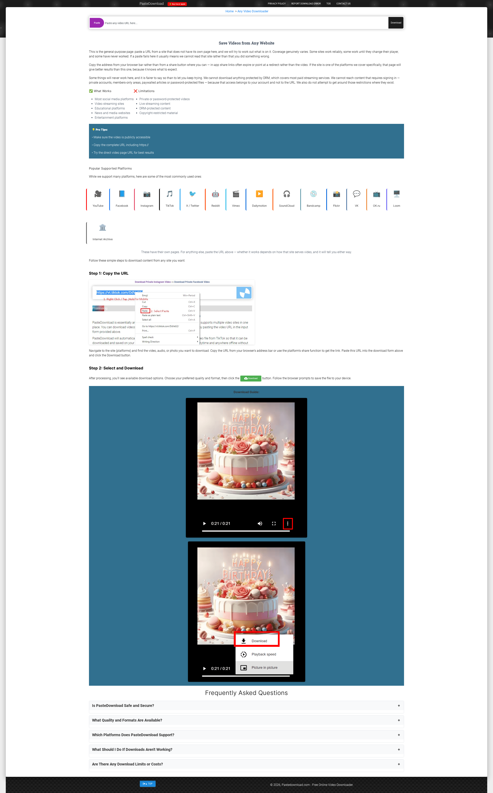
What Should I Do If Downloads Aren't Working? (132, 749)
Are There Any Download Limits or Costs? (127, 764)
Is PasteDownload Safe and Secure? (123, 705)
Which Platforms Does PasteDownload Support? (133, 735)
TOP (149, 783)
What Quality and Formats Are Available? (127, 720)
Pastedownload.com (296, 785)
